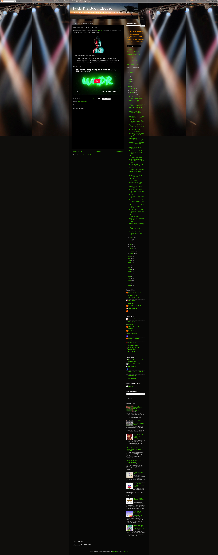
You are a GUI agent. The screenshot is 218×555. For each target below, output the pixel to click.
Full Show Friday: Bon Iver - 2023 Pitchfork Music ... (136, 97)
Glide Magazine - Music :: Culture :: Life (135, 348)
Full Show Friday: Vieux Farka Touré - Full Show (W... (136, 196)
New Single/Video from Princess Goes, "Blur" (135, 183)
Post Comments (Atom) (87, 155)
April (131, 246)
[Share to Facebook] (108, 99)
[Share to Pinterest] (110, 99)
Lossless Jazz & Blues (134, 336)
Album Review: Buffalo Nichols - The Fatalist (135, 156)
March (131, 248)
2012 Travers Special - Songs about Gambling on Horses (138, 422)
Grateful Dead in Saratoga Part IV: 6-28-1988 (138, 500)
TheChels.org (132, 378)
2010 (129, 283)
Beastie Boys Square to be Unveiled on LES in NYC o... (136, 201)
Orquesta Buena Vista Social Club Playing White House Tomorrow (134, 449)
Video (85, 101)
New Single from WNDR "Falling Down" (135, 176)
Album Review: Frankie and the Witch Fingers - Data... (137, 224)
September (133, 95)
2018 (129, 265)
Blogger (126, 551)
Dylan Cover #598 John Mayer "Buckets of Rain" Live (136, 161)
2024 (129, 84)
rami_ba (114, 551)
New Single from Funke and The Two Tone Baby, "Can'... (136, 220)
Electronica (81, 101)
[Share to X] (106, 99)
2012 (129, 278)
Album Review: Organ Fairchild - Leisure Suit (136, 172)
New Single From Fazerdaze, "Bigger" (135, 101)
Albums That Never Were (135, 292)
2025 (129, 81)
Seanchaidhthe (132, 308)
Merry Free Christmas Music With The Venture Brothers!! (138, 408)
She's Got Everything (134, 311)
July (131, 239)
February (132, 251)
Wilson (132, 72)
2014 (129, 274)
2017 (129, 267)
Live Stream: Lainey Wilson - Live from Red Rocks (137, 117)
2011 (129, 280)
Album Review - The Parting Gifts (138, 437)
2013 (129, 276)
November (133, 90)
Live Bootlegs (132, 330)
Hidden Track (132, 342)
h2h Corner (131, 369)
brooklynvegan (132, 333)
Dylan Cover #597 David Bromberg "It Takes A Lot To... (136, 191)
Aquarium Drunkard (134, 319)
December (133, 88)
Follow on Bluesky (131, 57)
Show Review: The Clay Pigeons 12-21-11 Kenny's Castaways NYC (138, 513)
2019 (129, 262)
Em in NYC (131, 303)
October (132, 92)
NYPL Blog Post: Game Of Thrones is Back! (134, 461)
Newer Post (77, 151)
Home (98, 151)
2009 (129, 285)
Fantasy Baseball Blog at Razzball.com (135, 360)
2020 (129, 260)
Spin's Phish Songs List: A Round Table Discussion (138, 485)
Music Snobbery (133, 352)
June (131, 242)
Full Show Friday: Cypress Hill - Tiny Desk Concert (136, 130)
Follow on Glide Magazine (133, 54)
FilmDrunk (131, 386)
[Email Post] (99, 98)
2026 (129, 79)
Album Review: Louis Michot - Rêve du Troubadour (137, 104)
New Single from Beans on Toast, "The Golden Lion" (136, 168)
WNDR (100, 30)
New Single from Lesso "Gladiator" (135, 108)
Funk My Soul (132, 321)
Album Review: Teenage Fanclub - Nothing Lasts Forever (136, 121)
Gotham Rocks (132, 295)
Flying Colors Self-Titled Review (138, 473)
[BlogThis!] (105, 99)
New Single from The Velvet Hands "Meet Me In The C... (136, 144)
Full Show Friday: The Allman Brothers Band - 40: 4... (136, 233)
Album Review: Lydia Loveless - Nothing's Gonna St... (135, 113)
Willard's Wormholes (134, 298)
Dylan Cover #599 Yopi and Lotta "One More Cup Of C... (136, 126)
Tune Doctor (131, 300)
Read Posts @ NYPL (132, 64)
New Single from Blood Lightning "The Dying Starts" (135, 152)
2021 (129, 258)
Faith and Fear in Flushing (136, 363)
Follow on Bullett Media (132, 61)
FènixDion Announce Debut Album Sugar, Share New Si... (136, 211)
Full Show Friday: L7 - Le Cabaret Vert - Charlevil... (136, 165)
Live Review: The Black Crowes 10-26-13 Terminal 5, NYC (139, 527)
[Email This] (103, 99)
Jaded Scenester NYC (134, 306)
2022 (129, 256)
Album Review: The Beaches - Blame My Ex (136, 139)
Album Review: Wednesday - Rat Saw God (136, 215)
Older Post (119, 151)
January (132, 253)
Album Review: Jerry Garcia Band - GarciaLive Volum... (136, 206)
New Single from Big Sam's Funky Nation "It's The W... (136, 135)
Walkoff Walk (132, 375)
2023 (129, 86)
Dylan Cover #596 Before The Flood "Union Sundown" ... (136, 228)
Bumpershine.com (133, 345)
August (132, 237)
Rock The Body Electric (92, 8)
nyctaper (130, 324)
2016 (129, 269)
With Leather (132, 366)
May (131, 244)
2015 (129, 271)
